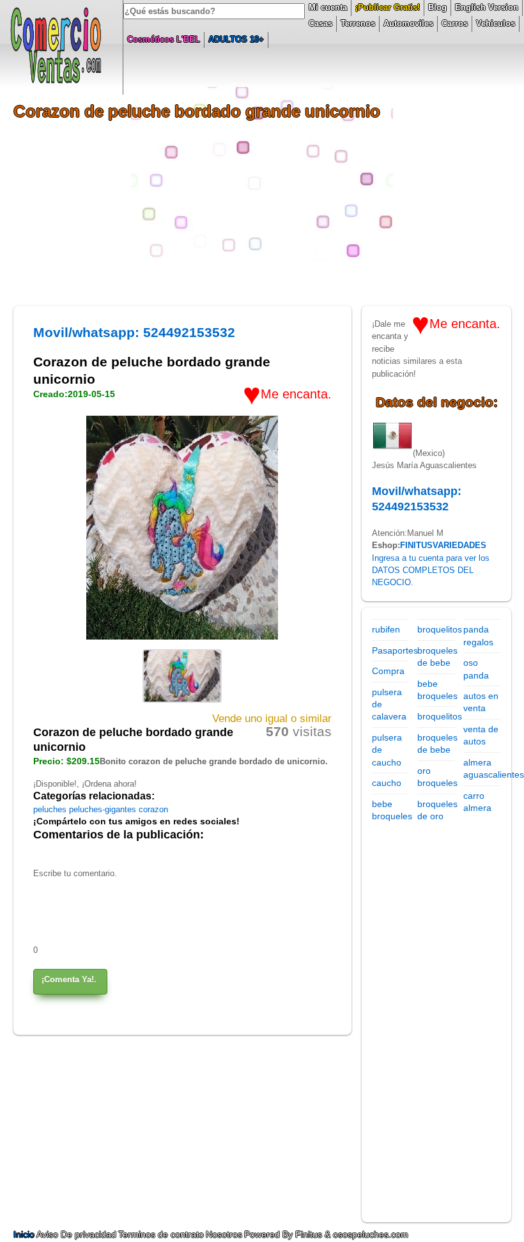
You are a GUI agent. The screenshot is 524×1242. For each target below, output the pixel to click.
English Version (486, 7)
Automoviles (408, 23)
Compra (388, 671)
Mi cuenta (328, 7)
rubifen (386, 629)
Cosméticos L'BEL (163, 39)
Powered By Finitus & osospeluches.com (326, 1234)
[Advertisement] (262, 216)
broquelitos (439, 629)
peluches (51, 809)
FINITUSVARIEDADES (443, 545)
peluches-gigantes (104, 809)
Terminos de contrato (161, 1234)
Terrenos (358, 23)
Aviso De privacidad (76, 1234)
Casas (320, 23)
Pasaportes (395, 650)
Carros (455, 23)
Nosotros (224, 1234)
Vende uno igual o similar (272, 718)
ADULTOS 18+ (236, 39)
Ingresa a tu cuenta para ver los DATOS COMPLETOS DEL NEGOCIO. (430, 570)
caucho (386, 783)
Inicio (24, 1234)
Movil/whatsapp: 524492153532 (134, 332)
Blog (437, 7)
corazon (153, 809)
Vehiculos (495, 23)
